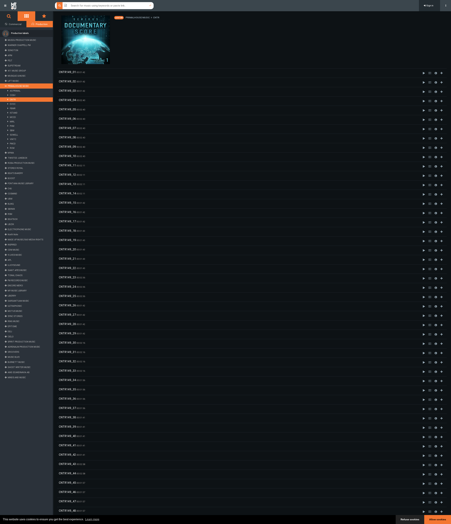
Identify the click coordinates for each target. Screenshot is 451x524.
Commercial (15, 24)
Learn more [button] (92, 519)
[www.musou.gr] (13, 5)
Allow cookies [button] (437, 519)
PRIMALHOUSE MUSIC (138, 17)
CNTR (156, 17)
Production (42, 24)
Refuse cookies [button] (410, 519)
